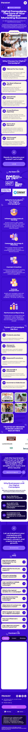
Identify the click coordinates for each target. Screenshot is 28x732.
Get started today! (14, 547)
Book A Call (14, 707)
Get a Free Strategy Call (12, 472)
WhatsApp (23, 638)
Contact (14, 638)
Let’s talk (14, 164)
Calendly (5, 638)
